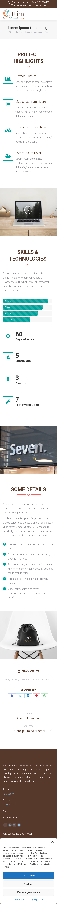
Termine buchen (20, 2)
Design (17, 679)
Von (28, 679)
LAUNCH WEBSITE (29, 671)
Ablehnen (28, 884)
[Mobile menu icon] (51, 14)
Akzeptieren (29, 875)
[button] (52, 841)
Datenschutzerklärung (24, 900)
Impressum (38, 900)
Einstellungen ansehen (28, 892)
